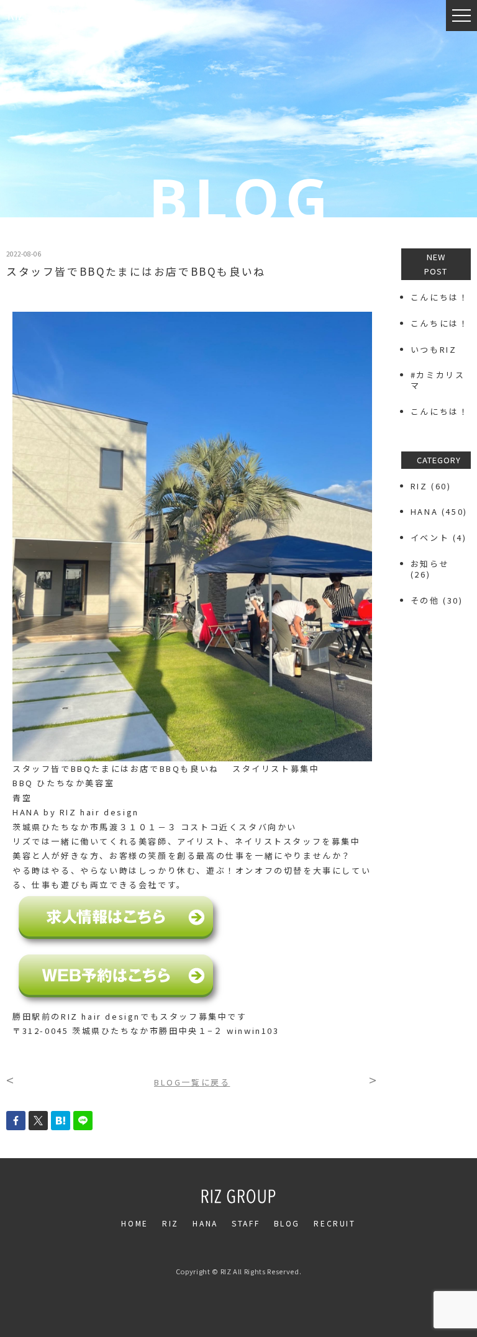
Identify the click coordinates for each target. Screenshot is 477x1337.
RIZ (419, 486)
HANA (424, 511)
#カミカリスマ (438, 380)
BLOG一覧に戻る (192, 1082)
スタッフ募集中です (203, 1016)
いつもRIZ (434, 349)
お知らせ (430, 563)
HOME (134, 1223)
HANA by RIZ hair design (75, 812)
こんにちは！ (440, 297)
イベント (430, 537)
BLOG (287, 1223)
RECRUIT (334, 1223)
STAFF (246, 1223)
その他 (425, 600)
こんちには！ (440, 323)
